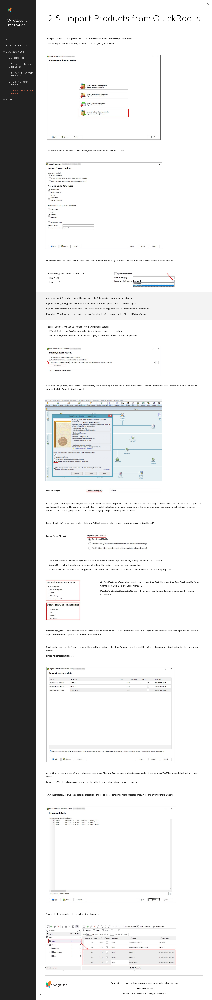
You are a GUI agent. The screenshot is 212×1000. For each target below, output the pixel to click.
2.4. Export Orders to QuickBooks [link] (19, 83)
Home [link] (9, 39)
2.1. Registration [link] (16, 57)
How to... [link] (10, 99)
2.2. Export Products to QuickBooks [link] (20, 65)
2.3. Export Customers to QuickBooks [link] (21, 74)
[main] (124, 18)
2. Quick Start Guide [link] (16, 51)
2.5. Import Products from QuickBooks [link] (21, 92)
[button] (208, 4)
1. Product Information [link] (17, 45)
